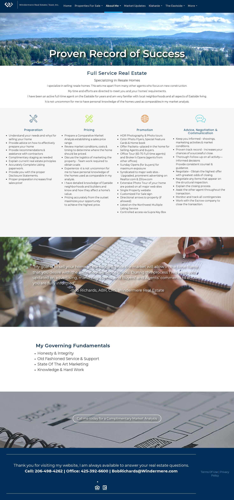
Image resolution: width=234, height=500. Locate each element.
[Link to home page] (8, 6)
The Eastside (175, 8)
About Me (114, 8)
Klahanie (156, 8)
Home (68, 5)
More (193, 8)
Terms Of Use (209, 472)
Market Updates (135, 5)
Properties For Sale (89, 8)
